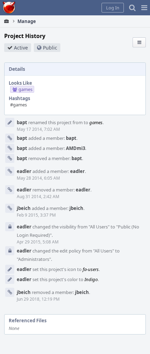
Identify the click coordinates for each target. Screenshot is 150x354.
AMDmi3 (75, 148)
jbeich (24, 208)
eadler (24, 171)
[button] (144, 7)
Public (50, 47)
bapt (22, 122)
